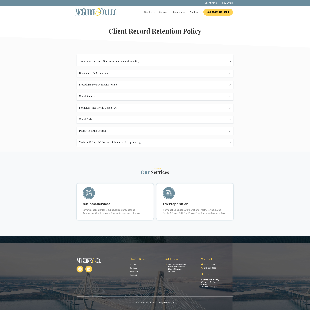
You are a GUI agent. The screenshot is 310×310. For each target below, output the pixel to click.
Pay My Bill (227, 2)
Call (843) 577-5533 (218, 12)
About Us (133, 264)
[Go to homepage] (96, 12)
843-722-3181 (209, 264)
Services (163, 12)
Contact (194, 12)
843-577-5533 (210, 268)
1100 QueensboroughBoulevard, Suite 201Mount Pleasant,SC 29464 (177, 268)
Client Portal (211, 2)
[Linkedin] (88, 269)
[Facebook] (80, 269)
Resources (178, 12)
